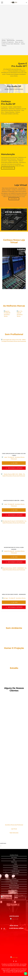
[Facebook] (14, 289)
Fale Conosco (14, 857)
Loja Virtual (13, 198)
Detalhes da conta (15, 871)
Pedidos (15, 864)
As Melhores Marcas (14, 306)
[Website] (11, 289)
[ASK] (7, 314)
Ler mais (14, 463)
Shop (14, 859)
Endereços (15, 868)
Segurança (14, 878)
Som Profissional (14, 334)
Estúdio (14, 668)
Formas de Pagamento (14, 885)
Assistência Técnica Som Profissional (14, 824)
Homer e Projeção (14, 648)
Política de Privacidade (14, 887)
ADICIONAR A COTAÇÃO (14, 468)
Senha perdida (15, 873)
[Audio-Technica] (20, 312)
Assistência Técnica (14, 855)
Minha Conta (14, 862)
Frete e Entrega (14, 883)
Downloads (15, 866)
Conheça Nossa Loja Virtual (14, 241)
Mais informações (8, 168)
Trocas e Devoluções (14, 880)
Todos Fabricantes (14, 832)
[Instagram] (16, 289)
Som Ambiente (14, 628)
